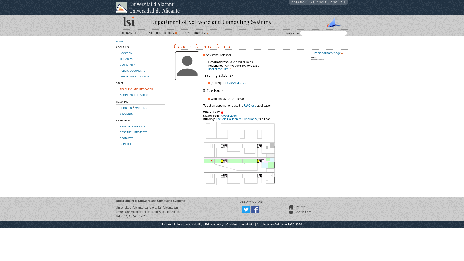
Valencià (319, 2)
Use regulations (172, 224)
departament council (135, 76)
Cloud (250, 105)
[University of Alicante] (148, 7)
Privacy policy (214, 224)
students (126, 113)
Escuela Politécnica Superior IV (236, 119)
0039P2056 (229, 115)
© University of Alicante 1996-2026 (279, 224)
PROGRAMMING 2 (233, 83)
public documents (132, 70)
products (126, 138)
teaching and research (136, 89)
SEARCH (292, 33)
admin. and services (134, 95)
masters (141, 107)
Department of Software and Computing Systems (211, 21)
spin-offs (126, 143)
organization (129, 59)
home (119, 41)
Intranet (129, 33)
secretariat (128, 64)
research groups (132, 126)
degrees (126, 107)
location (126, 53)
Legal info (247, 224)
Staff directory (161, 33)
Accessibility (194, 224)
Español (299, 2)
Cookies (231, 224)
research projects (133, 132)
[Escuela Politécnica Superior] (332, 21)
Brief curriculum (218, 69)
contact (303, 212)
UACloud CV (197, 33)
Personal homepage (327, 53)
